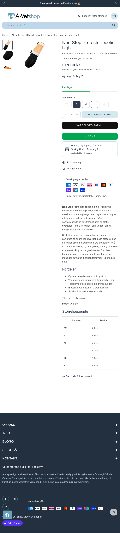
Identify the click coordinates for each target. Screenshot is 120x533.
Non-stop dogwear (85, 53)
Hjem (5, 35)
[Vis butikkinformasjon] (113, 149)
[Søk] (113, 25)
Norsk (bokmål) (35, 501)
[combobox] (60, 25)
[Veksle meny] (4, 16)
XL (106, 105)
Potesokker (111, 53)
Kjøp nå (90, 136)
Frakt (81, 69)
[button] (4, 3)
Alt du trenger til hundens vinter (28, 35)
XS (68, 105)
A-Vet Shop (16, 516)
